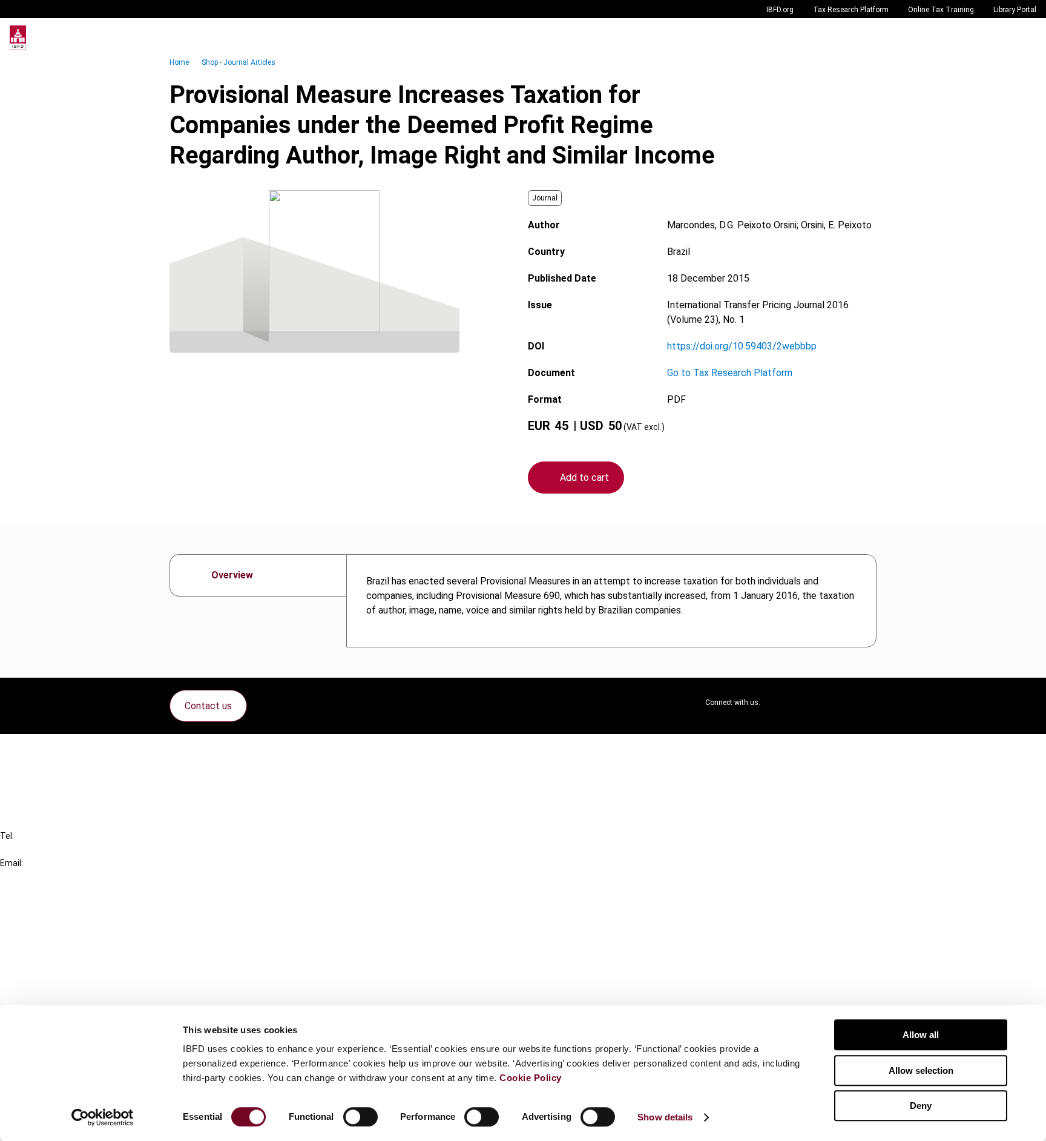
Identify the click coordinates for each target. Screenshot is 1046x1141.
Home (179, 62)
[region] (611, 600)
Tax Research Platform (851, 9)
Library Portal (1014, 9)
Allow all (921, 1035)
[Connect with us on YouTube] (837, 702)
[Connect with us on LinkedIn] (808, 702)
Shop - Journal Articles (238, 62)
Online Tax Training (941, 9)
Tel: (7, 836)
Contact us (208, 706)
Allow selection (921, 1070)
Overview (232, 575)
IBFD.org (780, 9)
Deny (921, 1105)
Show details (664, 1117)
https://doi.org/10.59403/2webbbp (742, 346)
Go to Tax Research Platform (729, 373)
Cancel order (51, 750)
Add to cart (584, 477)
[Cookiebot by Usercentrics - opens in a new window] (103, 1117)
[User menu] (1024, 37)
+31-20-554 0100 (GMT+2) (58, 849)
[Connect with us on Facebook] (867, 702)
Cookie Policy (530, 1078)
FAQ (33, 772)
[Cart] (1000, 37)
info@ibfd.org (29, 876)
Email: (11, 863)
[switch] (360, 1116)
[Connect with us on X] (779, 702)
